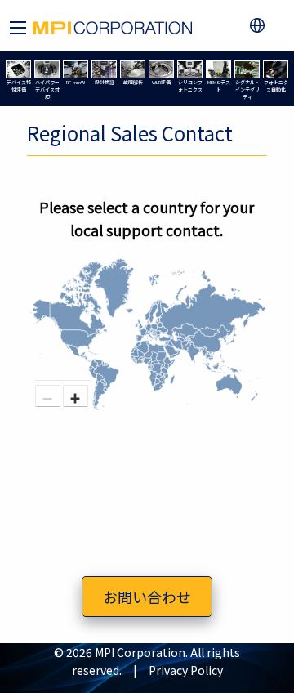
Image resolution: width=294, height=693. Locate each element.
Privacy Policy (186, 670)
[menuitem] (260, 26)
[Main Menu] (18, 27)
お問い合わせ (147, 596)
